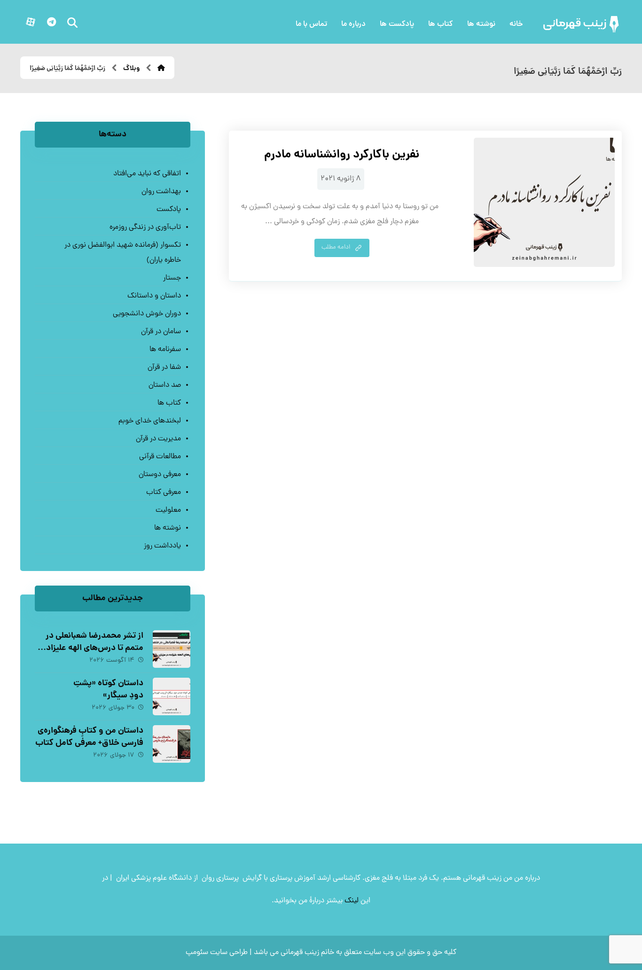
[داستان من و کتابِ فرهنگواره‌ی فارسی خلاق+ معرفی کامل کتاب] (171, 744)
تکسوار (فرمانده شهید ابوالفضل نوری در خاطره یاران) (122, 253)
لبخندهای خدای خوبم (149, 421)
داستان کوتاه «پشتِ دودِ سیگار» (108, 689)
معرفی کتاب (163, 492)
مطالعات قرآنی (159, 456)
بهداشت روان (160, 191)
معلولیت (168, 510)
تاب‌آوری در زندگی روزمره (145, 227)
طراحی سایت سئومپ (217, 952)
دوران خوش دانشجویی (146, 314)
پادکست (168, 209)
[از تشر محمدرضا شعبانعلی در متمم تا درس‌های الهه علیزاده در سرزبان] (171, 649)
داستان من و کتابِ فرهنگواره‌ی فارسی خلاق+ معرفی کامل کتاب (89, 737)
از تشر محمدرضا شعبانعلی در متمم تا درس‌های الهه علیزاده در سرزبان (92, 647)
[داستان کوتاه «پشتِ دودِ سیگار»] (171, 696)
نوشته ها (167, 528)
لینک (351, 901)
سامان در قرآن (160, 331)
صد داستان (164, 385)
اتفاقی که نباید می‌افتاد (146, 174)
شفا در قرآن (164, 367)
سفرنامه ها (164, 349)
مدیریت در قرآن (158, 439)
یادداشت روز (162, 546)
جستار (171, 278)
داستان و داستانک (153, 296)
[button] (51, 22)
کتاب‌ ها (168, 403)
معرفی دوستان (159, 474)
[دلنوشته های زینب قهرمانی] (582, 24)
